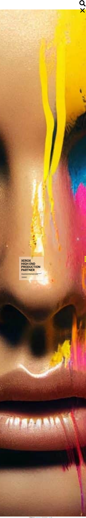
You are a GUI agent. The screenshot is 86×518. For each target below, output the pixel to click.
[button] (82, 3)
